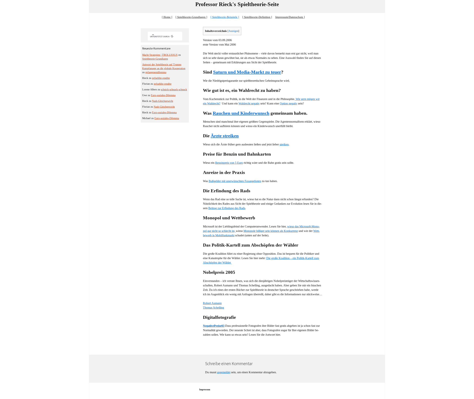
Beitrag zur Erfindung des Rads (226, 208)
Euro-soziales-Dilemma (163, 95)
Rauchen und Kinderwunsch (241, 113)
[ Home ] (167, 17)
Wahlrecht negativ (249, 103)
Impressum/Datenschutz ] (290, 17)
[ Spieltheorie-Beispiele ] (225, 17)
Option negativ (288, 103)
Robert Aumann (212, 303)
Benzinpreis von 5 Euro (229, 162)
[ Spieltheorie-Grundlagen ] (191, 17)
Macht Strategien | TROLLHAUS (160, 55)
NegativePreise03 (213, 325)
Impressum (204, 389)
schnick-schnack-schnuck (174, 89)
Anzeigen (233, 31)
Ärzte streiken (225, 135)
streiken (284, 144)
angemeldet (223, 372)
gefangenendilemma (155, 72)
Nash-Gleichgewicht (162, 101)
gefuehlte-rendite (161, 78)
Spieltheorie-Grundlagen (155, 58)
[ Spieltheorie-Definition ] (257, 17)
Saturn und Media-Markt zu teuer (247, 71)
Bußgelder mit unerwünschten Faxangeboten (235, 181)
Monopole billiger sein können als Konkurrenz (270, 230)
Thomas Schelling (213, 307)
